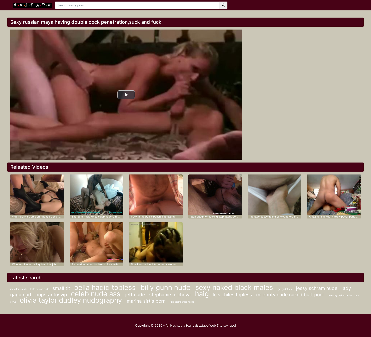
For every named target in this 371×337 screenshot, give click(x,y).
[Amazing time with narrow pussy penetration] (334, 194)
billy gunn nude (166, 287)
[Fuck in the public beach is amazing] (156, 194)
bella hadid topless (106, 287)
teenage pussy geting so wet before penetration (279, 216)
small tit (61, 288)
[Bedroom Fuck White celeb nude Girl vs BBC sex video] (96, 194)
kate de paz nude (40, 289)
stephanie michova (170, 294)
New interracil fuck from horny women (154, 264)
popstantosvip (51, 294)
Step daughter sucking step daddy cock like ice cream (223, 216)
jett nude (135, 294)
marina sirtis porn (147, 301)
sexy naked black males (235, 287)
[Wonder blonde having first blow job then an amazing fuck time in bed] (37, 242)
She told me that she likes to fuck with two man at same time (109, 264)
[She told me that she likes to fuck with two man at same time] (96, 242)
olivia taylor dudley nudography (72, 300)
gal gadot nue (285, 289)
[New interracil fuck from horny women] (156, 242)
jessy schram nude (317, 288)
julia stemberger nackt (182, 301)
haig (202, 294)
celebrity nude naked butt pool (290, 294)
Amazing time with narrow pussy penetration (336, 216)
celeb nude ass (96, 294)
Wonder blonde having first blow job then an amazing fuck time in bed (54, 264)
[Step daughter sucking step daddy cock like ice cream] (215, 194)
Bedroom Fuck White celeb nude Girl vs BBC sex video (105, 216)
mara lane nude (18, 289)
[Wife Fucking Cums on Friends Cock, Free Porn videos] (37, 194)
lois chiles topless (233, 294)
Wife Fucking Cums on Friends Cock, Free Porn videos (45, 216)
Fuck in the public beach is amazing (153, 216)
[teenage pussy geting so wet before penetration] (274, 194)
